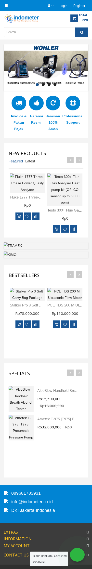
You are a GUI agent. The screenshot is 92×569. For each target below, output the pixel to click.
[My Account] (48, 6)
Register (79, 6)
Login (63, 6)
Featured (16, 161)
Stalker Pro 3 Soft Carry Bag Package (40, 305)
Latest (30, 161)
